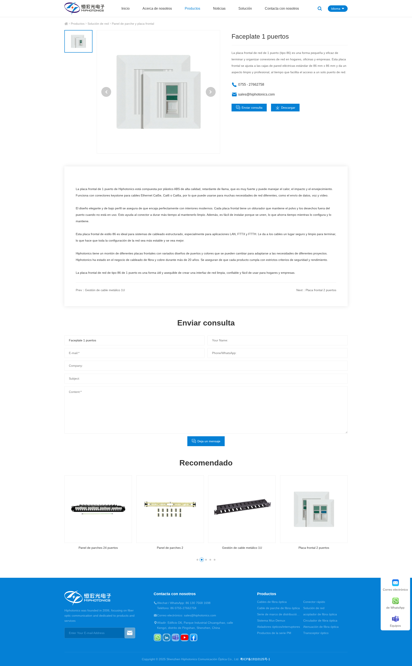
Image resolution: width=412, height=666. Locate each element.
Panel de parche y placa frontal (133, 23)
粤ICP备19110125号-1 (255, 659)
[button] (106, 92)
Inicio (125, 8)
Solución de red (98, 23)
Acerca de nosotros (157, 8)
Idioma (335, 8)
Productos (192, 8)
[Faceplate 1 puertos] (158, 91)
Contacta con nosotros (282, 8)
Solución (245, 8)
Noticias (219, 8)
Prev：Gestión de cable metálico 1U (100, 290)
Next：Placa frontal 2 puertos (316, 290)
